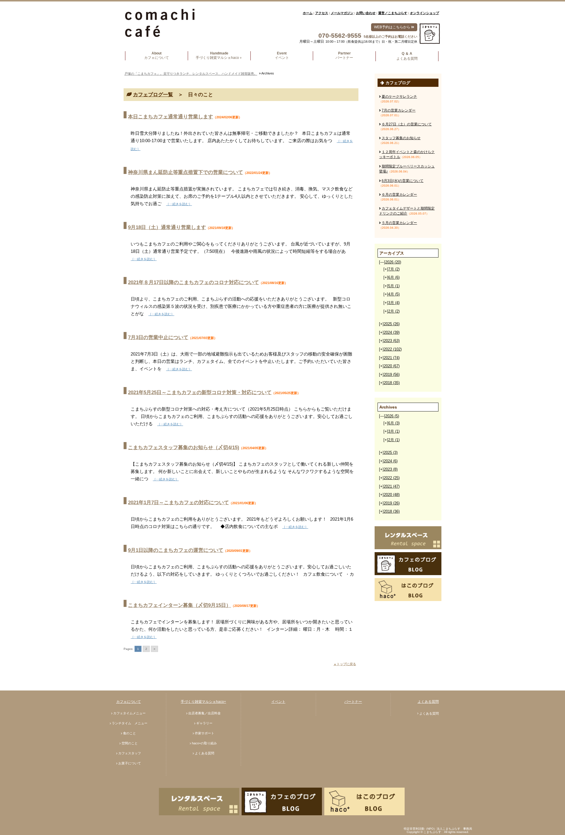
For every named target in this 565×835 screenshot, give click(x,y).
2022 (393, 349)
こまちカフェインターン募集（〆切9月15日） (179, 605)
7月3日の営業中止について (158, 337)
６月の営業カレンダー (399, 194)
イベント (278, 702)
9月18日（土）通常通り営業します (167, 227)
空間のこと (130, 743)
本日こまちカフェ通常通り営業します (170, 116)
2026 (393, 262)
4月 (394, 294)
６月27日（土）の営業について (407, 124)
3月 (394, 303)
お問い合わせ (365, 13)
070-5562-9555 (339, 35)
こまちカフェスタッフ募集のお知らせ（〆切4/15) (183, 447)
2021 (392, 358)
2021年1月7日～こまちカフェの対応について (178, 502)
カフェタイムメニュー (129, 713)
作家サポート (204, 733)
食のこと (129, 733)
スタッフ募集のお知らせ (401, 138)
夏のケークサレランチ (399, 96)
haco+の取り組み (204, 743)
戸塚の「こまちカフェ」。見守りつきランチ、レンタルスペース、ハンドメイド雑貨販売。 (190, 73)
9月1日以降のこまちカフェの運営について (175, 550)
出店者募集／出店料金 (204, 713)
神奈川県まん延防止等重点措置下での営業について (185, 172)
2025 (392, 324)
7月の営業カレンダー (399, 110)
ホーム (308, 13)
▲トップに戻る (344, 664)
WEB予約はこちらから (392, 27)
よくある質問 (204, 753)
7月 (394, 269)
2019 (392, 374)
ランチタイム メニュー (129, 723)
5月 (394, 286)
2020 (392, 366)
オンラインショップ (424, 13)
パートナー (353, 702)
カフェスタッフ (129, 753)
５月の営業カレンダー (399, 223)
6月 (394, 277)
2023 (392, 340)
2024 (392, 332)
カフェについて (128, 702)
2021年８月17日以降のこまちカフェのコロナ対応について (193, 282)
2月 (394, 311)
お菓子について (129, 763)
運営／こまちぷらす (392, 13)
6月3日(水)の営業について (402, 181)
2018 (392, 383)
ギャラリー (204, 723)
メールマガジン (342, 13)
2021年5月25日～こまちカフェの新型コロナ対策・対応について (200, 392)
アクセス (321, 13)
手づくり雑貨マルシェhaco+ (203, 702)
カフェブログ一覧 (153, 94)
